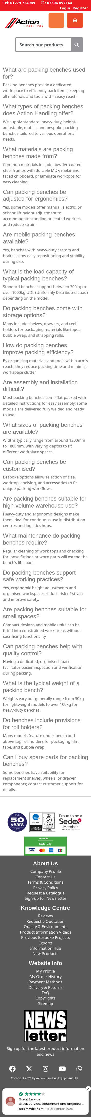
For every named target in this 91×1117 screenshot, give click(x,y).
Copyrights (45, 998)
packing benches (49, 69)
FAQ (45, 992)
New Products (45, 953)
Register (80, 8)
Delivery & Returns (45, 987)
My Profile (45, 971)
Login (65, 8)
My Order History (46, 976)
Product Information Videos (45, 932)
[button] (88, 1088)
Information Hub (45, 948)
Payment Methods (45, 982)
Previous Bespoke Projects (45, 937)
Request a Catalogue (46, 893)
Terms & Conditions (45, 882)
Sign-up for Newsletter (45, 898)
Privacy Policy (45, 887)
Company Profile (45, 871)
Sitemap (45, 1003)
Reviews (45, 915)
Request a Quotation (45, 921)
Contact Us (45, 877)
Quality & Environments (45, 926)
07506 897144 (59, 2)
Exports (46, 943)
